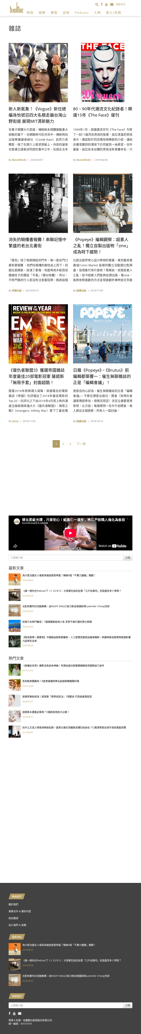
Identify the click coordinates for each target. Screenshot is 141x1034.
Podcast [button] (82, 12)
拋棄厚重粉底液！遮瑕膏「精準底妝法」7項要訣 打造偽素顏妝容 (57, 696)
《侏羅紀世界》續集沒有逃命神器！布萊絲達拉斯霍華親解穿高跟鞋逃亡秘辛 (63, 665)
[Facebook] (103, 4)
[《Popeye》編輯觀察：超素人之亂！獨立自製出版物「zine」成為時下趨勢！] (102, 203)
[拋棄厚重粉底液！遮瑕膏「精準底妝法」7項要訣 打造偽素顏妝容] (15, 700)
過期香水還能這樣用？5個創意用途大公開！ (45, 712)
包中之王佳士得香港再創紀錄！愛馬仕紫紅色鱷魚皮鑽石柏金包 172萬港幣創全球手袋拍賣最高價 (74, 727)
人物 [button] (97, 12)
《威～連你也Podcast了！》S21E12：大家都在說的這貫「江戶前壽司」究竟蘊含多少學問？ (71, 590)
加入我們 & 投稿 (17, 925)
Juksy (15, 421)
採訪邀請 (13, 918)
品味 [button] (66, 12)
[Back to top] (130, 1023)
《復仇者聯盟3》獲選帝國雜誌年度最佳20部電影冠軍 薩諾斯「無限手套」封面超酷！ (37, 376)
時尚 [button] (30, 12)
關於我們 (13, 904)
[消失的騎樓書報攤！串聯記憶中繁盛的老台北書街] (38, 203)
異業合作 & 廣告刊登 (20, 911)
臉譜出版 (81, 290)
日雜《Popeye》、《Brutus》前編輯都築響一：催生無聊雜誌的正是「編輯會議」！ (102, 376)
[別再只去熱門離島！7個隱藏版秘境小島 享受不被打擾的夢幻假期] (15, 625)
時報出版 (17, 290)
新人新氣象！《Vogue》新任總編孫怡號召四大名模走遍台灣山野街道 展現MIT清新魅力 (37, 115)
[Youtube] (107, 4)
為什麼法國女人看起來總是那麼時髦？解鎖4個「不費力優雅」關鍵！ (59, 575)
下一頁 (81, 444)
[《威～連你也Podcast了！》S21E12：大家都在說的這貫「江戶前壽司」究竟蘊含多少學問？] (15, 594)
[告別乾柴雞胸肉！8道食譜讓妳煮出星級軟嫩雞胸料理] (15, 685)
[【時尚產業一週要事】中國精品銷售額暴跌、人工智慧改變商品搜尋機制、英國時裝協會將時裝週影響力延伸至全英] (15, 641)
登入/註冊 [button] (113, 12)
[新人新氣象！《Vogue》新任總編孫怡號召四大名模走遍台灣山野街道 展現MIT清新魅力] (38, 72)
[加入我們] (113, 4)
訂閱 (127, 557)
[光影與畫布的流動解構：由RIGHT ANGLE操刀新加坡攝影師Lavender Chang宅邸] (15, 610)
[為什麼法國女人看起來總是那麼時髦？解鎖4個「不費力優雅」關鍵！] (15, 579)
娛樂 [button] (42, 12)
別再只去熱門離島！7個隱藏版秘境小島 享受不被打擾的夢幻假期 (57, 621)
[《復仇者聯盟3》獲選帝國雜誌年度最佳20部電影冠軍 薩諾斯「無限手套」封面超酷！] (38, 333)
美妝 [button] (54, 12)
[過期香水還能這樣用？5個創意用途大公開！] (15, 716)
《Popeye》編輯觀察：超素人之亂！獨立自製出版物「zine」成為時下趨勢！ (101, 246)
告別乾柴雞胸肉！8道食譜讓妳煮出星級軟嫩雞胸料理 (50, 681)
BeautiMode (19, 159)
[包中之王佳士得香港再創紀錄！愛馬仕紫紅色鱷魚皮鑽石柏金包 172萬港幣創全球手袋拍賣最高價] (15, 731)
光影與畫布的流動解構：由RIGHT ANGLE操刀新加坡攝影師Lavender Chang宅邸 (66, 606)
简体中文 (121, 4)
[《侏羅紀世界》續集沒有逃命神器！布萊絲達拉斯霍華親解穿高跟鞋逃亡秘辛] (15, 669)
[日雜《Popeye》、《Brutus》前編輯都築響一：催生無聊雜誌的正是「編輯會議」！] (102, 333)
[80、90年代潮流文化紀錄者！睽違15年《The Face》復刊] (102, 72)
